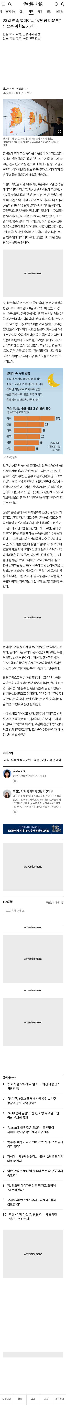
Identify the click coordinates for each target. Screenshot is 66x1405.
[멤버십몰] (33, 829)
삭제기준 (59, 902)
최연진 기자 (21, 88)
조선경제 (59, 1399)
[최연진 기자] (7, 793)
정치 (20, 1399)
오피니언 (6, 1399)
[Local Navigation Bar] (4, 4)
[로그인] (62, 4)
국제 (33, 1399)
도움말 (49, 902)
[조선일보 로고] (33, 4)
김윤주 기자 (8, 88)
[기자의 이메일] (15, 782)
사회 (46, 1399)
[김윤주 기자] (7, 773)
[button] (4, 4)
